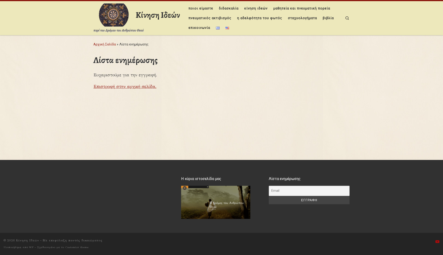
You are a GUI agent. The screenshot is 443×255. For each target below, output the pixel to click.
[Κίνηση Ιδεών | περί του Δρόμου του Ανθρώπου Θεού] (113, 14)
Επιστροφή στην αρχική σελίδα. (124, 86)
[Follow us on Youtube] (437, 242)
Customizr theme (77, 247)
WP (31, 247)
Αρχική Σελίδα (105, 44)
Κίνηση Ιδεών (27, 240)
